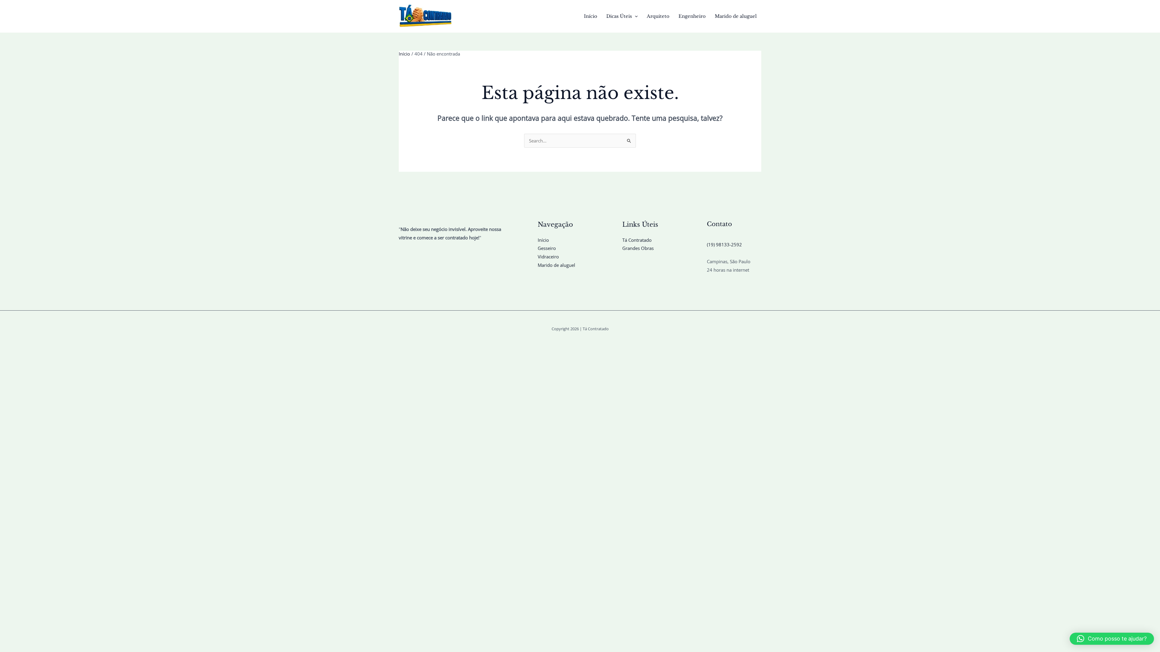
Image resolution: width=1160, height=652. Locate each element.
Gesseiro (547, 248)
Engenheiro (692, 16)
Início (590, 16)
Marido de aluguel (736, 16)
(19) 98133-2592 (724, 244)
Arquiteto (658, 16)
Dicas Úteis (619, 16)
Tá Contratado (637, 240)
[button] (635, 16)
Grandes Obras (638, 248)
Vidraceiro (548, 257)
